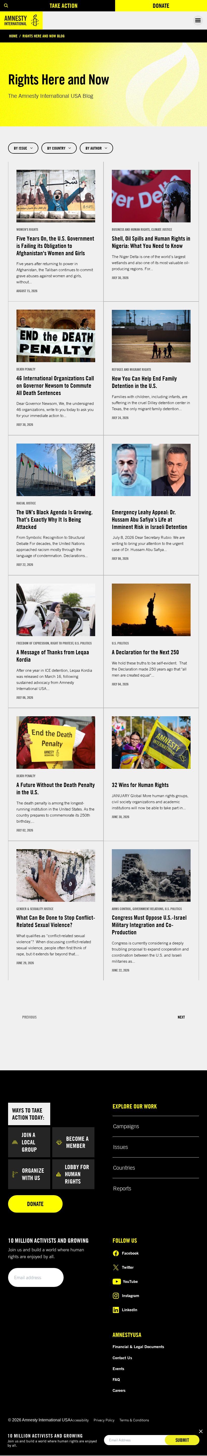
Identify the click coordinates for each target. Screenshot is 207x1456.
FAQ (116, 1379)
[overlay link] (55, 231)
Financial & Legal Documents (138, 1346)
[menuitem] (6, 5)
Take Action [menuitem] (63, 5)
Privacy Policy (104, 1420)
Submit (51, 1278)
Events (118, 1368)
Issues (120, 1147)
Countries (124, 1167)
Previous (29, 1017)
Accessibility (79, 1420)
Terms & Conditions (134, 1420)
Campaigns (126, 1126)
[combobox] (23, 148)
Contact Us (122, 1357)
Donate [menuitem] (179, 6)
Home (13, 35)
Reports (122, 1188)
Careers (119, 1390)
